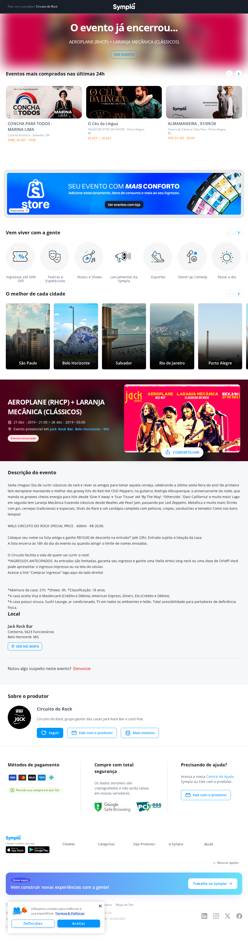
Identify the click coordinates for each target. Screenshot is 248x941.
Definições (32, 923)
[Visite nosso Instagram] (216, 916)
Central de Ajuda (220, 776)
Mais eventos (144, 732)
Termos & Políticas (69, 913)
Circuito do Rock (46, 6)
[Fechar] (100, 906)
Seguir (54, 732)
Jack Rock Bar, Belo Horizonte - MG (79, 429)
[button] (20, 911)
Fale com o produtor (96, 732)
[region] (56, 917)
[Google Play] (38, 849)
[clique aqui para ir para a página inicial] (124, 6)
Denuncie (82, 668)
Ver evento (124, 54)
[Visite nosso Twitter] (228, 916)
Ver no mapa (27, 646)
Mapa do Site (124, 905)
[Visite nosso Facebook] (239, 916)
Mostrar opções (228, 863)
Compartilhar (186, 452)
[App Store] (15, 849)
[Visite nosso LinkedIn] (204, 916)
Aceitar (78, 923)
